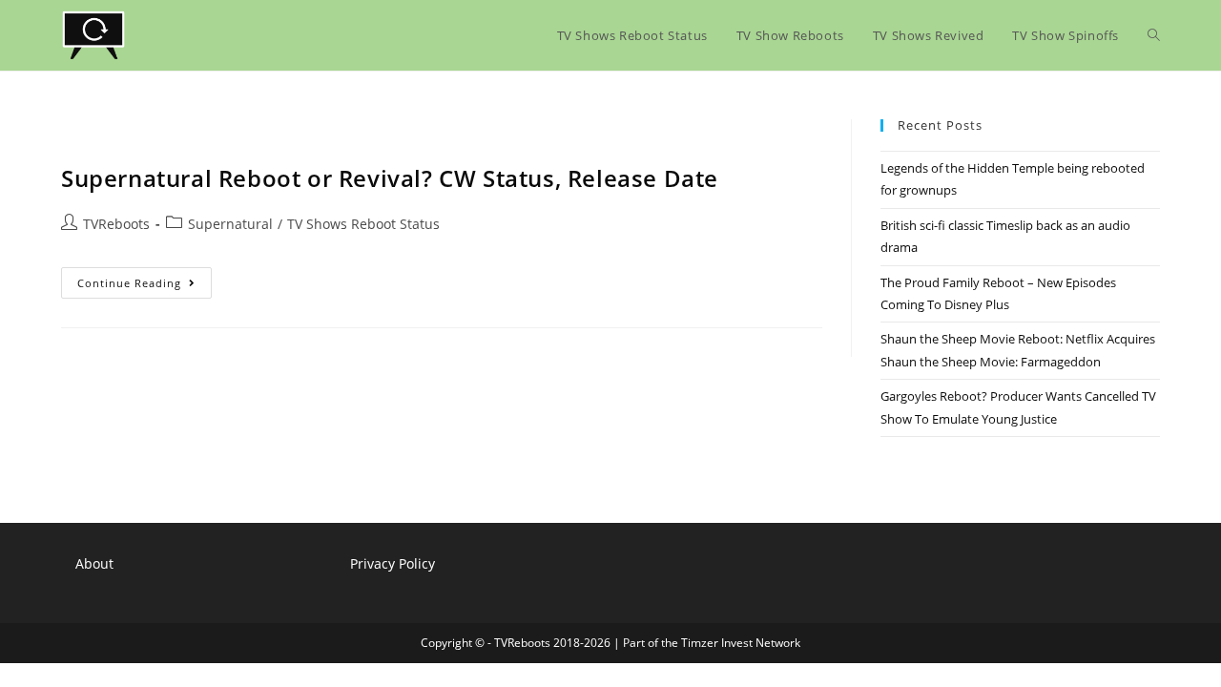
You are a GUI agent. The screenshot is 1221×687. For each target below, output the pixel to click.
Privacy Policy (392, 563)
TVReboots (116, 224)
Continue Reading (144, 286)
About (94, 563)
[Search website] (1153, 35)
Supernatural (230, 224)
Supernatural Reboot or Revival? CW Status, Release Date (389, 178)
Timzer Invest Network (740, 643)
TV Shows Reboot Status (363, 224)
